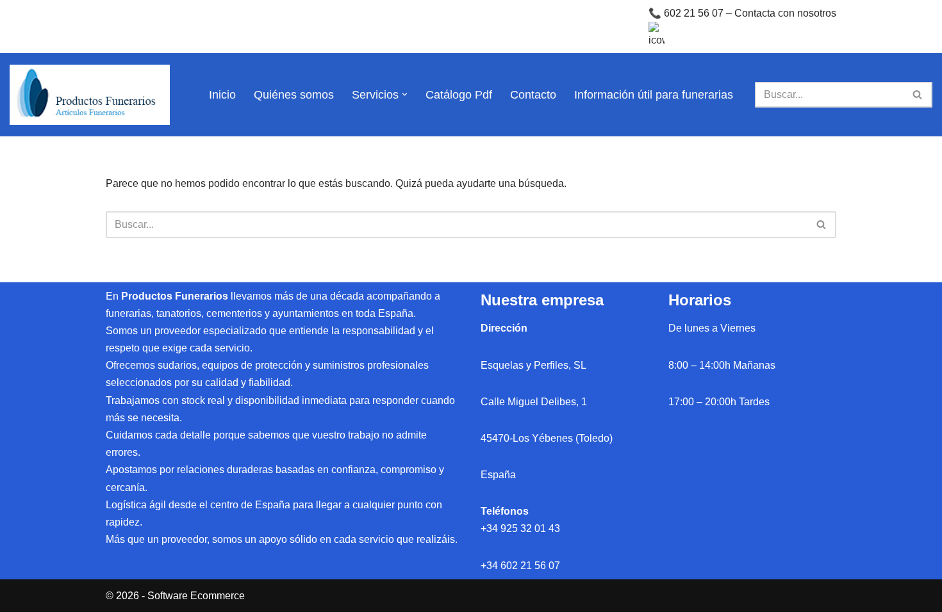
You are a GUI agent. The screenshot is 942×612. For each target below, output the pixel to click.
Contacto (533, 94)
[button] (405, 94)
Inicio (222, 94)
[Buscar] (918, 95)
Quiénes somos (294, 94)
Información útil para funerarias (653, 94)
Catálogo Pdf (459, 94)
